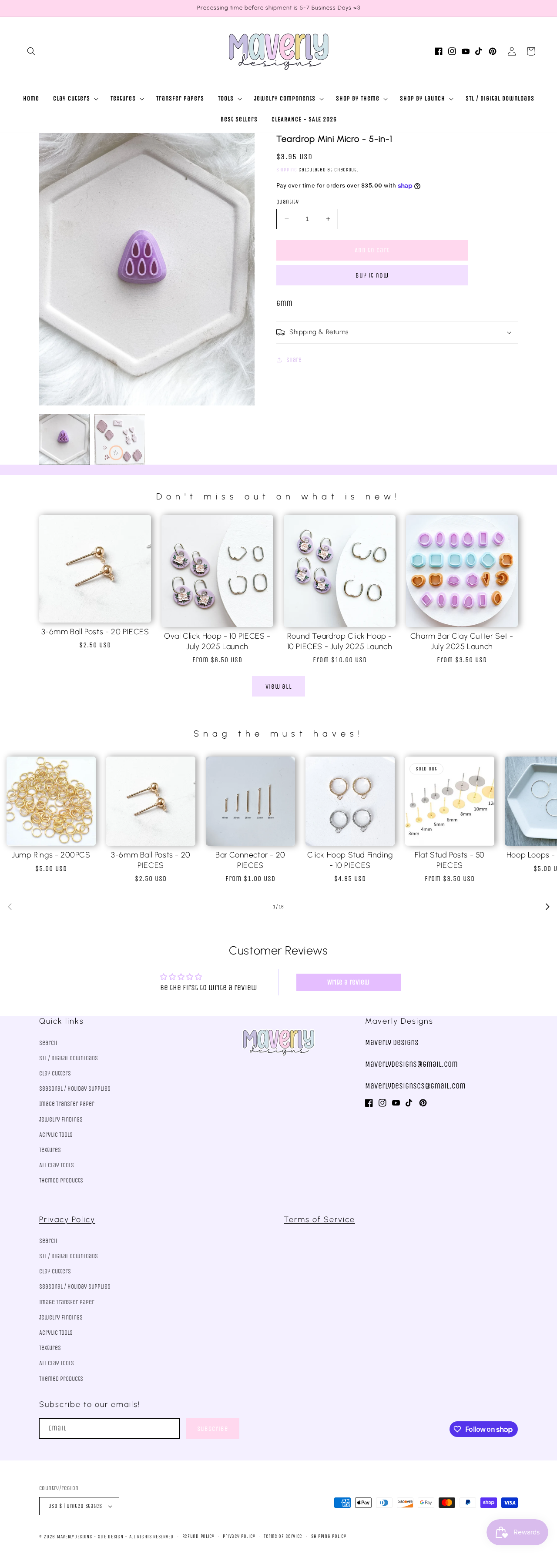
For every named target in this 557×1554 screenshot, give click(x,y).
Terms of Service (319, 1219)
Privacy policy (239, 1536)
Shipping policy (328, 1536)
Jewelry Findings (61, 1119)
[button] (31, 51)
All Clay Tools (56, 1165)
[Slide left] (9, 906)
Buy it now (372, 275)
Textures (50, 1150)
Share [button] (294, 360)
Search (48, 1043)
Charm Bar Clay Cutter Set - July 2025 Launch (461, 641)
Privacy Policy (67, 1219)
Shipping (286, 170)
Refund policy (198, 1536)
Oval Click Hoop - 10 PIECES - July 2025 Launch (217, 641)
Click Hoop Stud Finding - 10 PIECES (350, 860)
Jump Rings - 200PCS (51, 855)
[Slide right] (547, 906)
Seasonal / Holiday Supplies (75, 1088)
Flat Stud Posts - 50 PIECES (450, 860)
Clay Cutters (55, 1073)
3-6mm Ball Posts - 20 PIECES (95, 631)
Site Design (111, 1537)
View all (278, 686)
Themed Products (61, 1180)
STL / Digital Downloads (68, 1058)
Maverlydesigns (74, 1537)
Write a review (348, 982)
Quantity (287, 201)
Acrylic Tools (56, 1135)
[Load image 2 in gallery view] (119, 439)
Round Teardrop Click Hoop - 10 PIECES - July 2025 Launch (340, 641)
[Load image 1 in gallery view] (64, 439)
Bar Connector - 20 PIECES (250, 860)
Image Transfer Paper (66, 1104)
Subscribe (212, 1429)
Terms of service (283, 1536)
